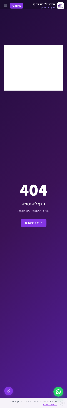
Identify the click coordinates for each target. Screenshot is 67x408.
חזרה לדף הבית (33, 223)
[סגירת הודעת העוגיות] (62, 403)
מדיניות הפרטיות (50, 404)
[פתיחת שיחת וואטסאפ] (58, 392)
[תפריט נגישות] (8, 391)
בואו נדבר (16, 5)
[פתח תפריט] (5, 5)
